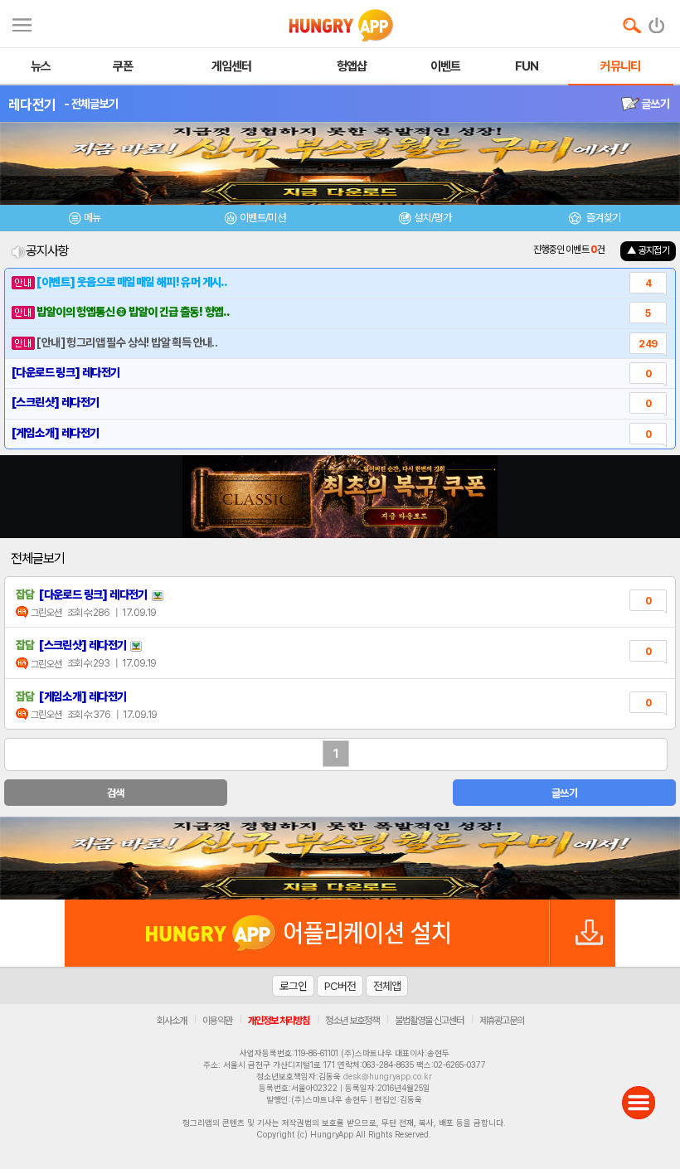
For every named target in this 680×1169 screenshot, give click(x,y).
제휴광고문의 (501, 1020)
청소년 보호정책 (352, 1020)
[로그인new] (657, 21)
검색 (115, 793)
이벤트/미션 (262, 217)
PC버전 (340, 985)
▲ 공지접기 (648, 250)
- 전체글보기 (91, 103)
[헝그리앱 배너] (340, 858)
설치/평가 (432, 217)
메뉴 (92, 217)
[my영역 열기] (22, 23)
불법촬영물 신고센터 (429, 1020)
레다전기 (32, 104)
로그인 (293, 985)
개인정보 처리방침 (278, 1020)
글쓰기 (654, 103)
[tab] (85, 220)
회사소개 (172, 1020)
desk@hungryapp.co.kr (387, 1076)
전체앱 (387, 985)
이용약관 (217, 1020)
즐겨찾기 (602, 217)
